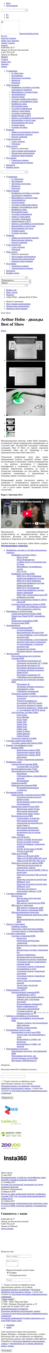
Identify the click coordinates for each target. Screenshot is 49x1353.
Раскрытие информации (12, 1318)
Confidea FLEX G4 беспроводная (31, 562)
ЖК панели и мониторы (22, 905)
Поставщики (17, 75)
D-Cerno (20, 564)
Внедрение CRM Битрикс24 (24, 1060)
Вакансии (15, 80)
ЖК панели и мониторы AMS (30, 908)
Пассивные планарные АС (29, 675)
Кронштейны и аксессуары (23, 120)
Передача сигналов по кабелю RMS (27, 863)
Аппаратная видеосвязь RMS (24, 764)
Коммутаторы (23, 799)
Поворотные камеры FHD (28, 750)
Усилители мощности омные (29, 705)
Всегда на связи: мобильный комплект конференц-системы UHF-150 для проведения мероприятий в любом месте (23, 1196)
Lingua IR (21, 602)
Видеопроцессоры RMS (22, 816)
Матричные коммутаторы (28, 809)
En (7, 17)
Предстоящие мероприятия (23, 151)
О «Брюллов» (17, 73)
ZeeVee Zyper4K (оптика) (28, 842)
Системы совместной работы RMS (26, 743)
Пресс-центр (12, 146)
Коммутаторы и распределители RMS (28, 795)
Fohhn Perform (23, 736)
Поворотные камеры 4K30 (28, 752)
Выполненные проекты (22, 134)
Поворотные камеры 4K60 (28, 755)
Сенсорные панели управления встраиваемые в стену (31, 967)
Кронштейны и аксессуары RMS (26, 1032)
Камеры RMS (17, 748)
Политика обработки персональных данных (20, 1311)
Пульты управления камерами (30, 759)
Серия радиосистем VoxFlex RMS (26, 614)
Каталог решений (19, 137)
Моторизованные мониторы (14, 546)
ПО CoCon (21, 571)
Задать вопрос (7, 1228)
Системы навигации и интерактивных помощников (30, 1012)
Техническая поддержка (22, 162)
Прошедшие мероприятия (22, 153)
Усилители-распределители (29, 797)
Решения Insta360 (19, 783)
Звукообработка (18, 94)
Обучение (15, 144)
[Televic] (11, 1127)
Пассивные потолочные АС (29, 661)
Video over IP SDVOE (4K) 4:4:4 (31, 860)
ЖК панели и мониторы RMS (30, 910)
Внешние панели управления (30, 651)
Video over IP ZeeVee (20, 837)
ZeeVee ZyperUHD (25, 851)
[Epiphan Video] (11, 1139)
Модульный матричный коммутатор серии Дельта (28, 812)
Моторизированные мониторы (25, 912)
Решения (10, 130)
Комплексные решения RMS (24, 785)
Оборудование (12, 85)
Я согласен (6, 1351)
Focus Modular (23, 717)
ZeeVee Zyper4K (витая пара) (29, 839)
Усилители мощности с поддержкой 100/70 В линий (29, 702)
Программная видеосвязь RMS (25, 771)
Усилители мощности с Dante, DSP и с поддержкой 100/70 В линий (32, 709)
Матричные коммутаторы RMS (25, 806)
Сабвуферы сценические (28, 691)
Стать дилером (18, 141)
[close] (47, 1013)
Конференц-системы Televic (23, 555)
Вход (8, 3)
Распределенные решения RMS (25, 992)
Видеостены (16, 896)
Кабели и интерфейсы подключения (27, 118)
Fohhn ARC (22, 722)
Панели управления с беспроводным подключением (30, 956)
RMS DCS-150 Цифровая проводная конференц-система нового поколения (30, 590)
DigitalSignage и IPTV (26, 995)
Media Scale (22, 726)
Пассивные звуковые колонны (30, 668)
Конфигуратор (12, 167)
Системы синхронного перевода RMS (28, 604)
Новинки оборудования (22, 155)
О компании (11, 71)
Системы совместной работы (24, 99)
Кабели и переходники (27, 1027)
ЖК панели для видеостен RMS (31, 903)
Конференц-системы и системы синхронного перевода (25, 88)
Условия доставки (19, 127)
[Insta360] (15, 1163)
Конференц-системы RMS (23, 574)
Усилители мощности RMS (23, 694)
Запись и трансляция (20, 111)
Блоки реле (22, 938)
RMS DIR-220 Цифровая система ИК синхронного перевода (31, 607)
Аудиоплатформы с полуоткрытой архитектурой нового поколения (32, 640)
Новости (10, 295)
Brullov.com (11, 290)
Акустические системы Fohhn (24, 712)
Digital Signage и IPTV (21, 115)
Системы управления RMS (23, 936)
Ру (7, 15)
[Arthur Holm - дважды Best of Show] (25, 360)
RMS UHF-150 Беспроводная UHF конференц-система (32, 596)
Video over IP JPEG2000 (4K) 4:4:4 (32, 858)
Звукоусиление (18, 97)
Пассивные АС (23, 684)
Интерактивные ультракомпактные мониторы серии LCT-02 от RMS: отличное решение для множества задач (24, 1205)
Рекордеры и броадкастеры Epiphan (27, 929)
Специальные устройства (28, 818)
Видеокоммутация (19, 106)
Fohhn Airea (22, 724)
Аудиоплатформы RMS (21, 628)
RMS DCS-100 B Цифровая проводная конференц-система (30, 577)
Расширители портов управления (32, 959)
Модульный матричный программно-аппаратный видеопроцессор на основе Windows (29, 831)
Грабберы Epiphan (19, 926)
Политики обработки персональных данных (20, 1087)
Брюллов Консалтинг (29, 33)
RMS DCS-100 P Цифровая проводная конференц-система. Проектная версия (31, 583)
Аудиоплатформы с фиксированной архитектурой (30, 631)
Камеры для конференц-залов (24, 101)
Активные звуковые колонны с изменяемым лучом (30, 687)
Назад (3, 331)
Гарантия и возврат (20, 160)
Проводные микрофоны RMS (24, 621)
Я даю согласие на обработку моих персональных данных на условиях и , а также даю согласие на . (24, 1087)
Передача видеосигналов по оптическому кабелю (29, 866)
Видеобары (22, 773)
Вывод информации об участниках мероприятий (28, 1007)
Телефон (13, 1273)
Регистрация (12, 5)
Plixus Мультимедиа (25, 559)
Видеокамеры (23, 781)
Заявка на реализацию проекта (25, 132)
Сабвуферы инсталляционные (30, 677)
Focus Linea (22, 715)
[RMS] (11, 1115)
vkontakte (10, 1325)
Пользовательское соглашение (14, 1309)
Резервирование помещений (29, 1004)
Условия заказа (18, 125)
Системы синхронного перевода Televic (29, 599)
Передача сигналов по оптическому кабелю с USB (29, 890)
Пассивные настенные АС (28, 665)
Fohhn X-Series (23, 731)
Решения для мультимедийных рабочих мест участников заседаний (30, 999)
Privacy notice (42, 1012)
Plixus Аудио (22, 557)
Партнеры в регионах (21, 78)
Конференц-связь (19, 104)
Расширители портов (26, 649)
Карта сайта (16, 1320)
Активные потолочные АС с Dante (32, 663)
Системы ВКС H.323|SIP (28, 766)
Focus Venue (22, 719)
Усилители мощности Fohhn (24, 738)
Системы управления (21, 113)
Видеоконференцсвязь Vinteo (24, 769)
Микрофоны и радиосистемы (24, 92)
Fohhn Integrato (23, 733)
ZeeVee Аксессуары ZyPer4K (29, 849)
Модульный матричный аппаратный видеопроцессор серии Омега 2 (30, 823)
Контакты (15, 83)
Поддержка (11, 158)
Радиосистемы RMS (20, 623)
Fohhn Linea (22, 729)
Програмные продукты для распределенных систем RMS (24, 1057)
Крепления (22, 757)
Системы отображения (21, 108)
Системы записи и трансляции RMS (27, 931)
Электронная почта (17, 1275)
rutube (8, 1327)
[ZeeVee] (11, 1151)
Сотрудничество (13, 139)
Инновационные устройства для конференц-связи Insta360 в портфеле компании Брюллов (23, 1178)
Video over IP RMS (19, 853)
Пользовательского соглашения (15, 1086)
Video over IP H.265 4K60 (28, 856)
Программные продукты (22, 123)
